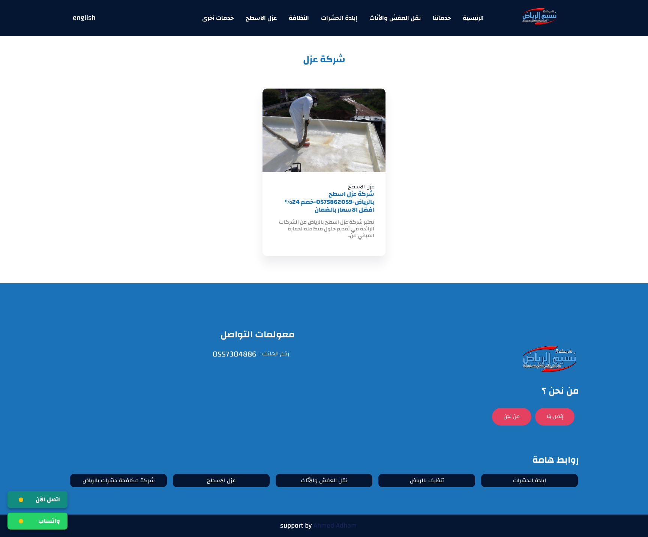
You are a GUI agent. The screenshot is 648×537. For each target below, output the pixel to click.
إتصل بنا (555, 416)
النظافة (299, 18)
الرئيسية (473, 18)
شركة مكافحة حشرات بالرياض (118, 480)
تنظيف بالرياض (427, 480)
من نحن (512, 416)
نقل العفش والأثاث (395, 18)
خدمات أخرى (218, 18)
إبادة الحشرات (339, 18)
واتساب (49, 520)
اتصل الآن (48, 499)
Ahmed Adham (335, 525)
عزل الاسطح (261, 18)
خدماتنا (442, 18)
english (84, 18)
